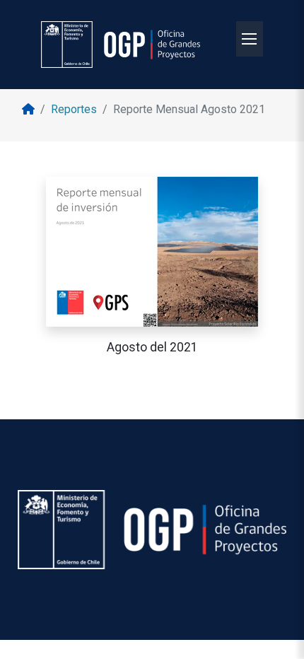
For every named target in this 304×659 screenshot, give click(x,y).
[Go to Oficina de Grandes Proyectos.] (28, 109)
